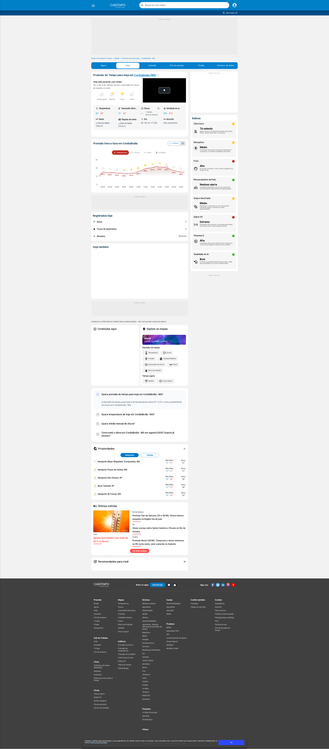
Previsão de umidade (126, 654)
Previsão (98, 600)
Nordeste (146, 664)
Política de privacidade (98, 742)
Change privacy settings (224, 618)
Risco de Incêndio (154, 370)
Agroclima (146, 607)
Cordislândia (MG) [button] (145, 75)
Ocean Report (172, 641)
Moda (144, 636)
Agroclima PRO (172, 631)
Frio (143, 671)
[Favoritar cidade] (158, 75)
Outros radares (100, 701)
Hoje (128, 65)
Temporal (146, 674)
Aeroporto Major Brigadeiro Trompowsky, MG (119, 461)
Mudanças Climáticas (151, 650)
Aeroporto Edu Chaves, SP (110, 478)
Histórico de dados (225, 65)
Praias (96, 624)
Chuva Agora (167, 381)
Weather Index (172, 648)
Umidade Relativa (169, 359)
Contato (218, 600)
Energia (145, 639)
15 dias (201, 65)
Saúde (145, 614)
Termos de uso (221, 624)
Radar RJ (98, 697)
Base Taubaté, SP (106, 486)
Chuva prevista (100, 704)
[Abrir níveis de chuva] (158, 108)
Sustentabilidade (149, 621)
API (167, 634)
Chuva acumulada (101, 708)
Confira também (198, 600)
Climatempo (157, 585)
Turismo (145, 692)
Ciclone (145, 681)
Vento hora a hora (125, 658)
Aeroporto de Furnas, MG (109, 494)
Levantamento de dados (176, 638)
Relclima (97, 671)
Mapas (121, 600)
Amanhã (152, 65)
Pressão (151, 359)
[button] (230, 12)
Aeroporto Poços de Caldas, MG (112, 469)
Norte (144, 667)
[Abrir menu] (93, 6)
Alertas (145, 618)
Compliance (220, 603)
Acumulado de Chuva (156, 364)
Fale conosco (220, 610)
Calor (144, 678)
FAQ (216, 621)
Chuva (169, 353)
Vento (175, 364)
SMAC (168, 627)
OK (231, 742)
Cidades (150, 455)
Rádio (168, 614)
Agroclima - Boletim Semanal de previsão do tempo (152, 626)
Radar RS (146, 695)
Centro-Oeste (147, 660)
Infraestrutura (148, 643)
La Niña (145, 689)
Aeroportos (129, 455)
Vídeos (145, 729)
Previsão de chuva (125, 645)
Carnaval (146, 699)
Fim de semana (177, 65)
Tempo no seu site (198, 607)
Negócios (146, 632)
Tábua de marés (124, 665)
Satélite (151, 381)
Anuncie (218, 607)
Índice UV (122, 661)
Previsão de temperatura (123, 649)
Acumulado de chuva (126, 610)
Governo (145, 646)
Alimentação (147, 610)
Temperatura (153, 353)
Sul (143, 653)
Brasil (96, 603)
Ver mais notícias (139, 551)
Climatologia (123, 668)
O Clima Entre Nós (149, 712)
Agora (103, 65)
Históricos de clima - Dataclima (102, 666)
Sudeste (145, 657)
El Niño (145, 685)
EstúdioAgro (147, 720)
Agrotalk (145, 716)
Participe (194, 603)
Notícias (146, 600)
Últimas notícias (149, 603)
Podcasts (98, 675)
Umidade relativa (125, 618)
